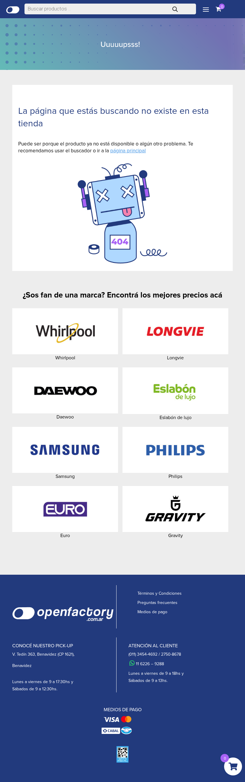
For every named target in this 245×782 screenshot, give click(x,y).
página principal (128, 150)
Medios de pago (152, 612)
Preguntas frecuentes (157, 602)
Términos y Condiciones (159, 593)
